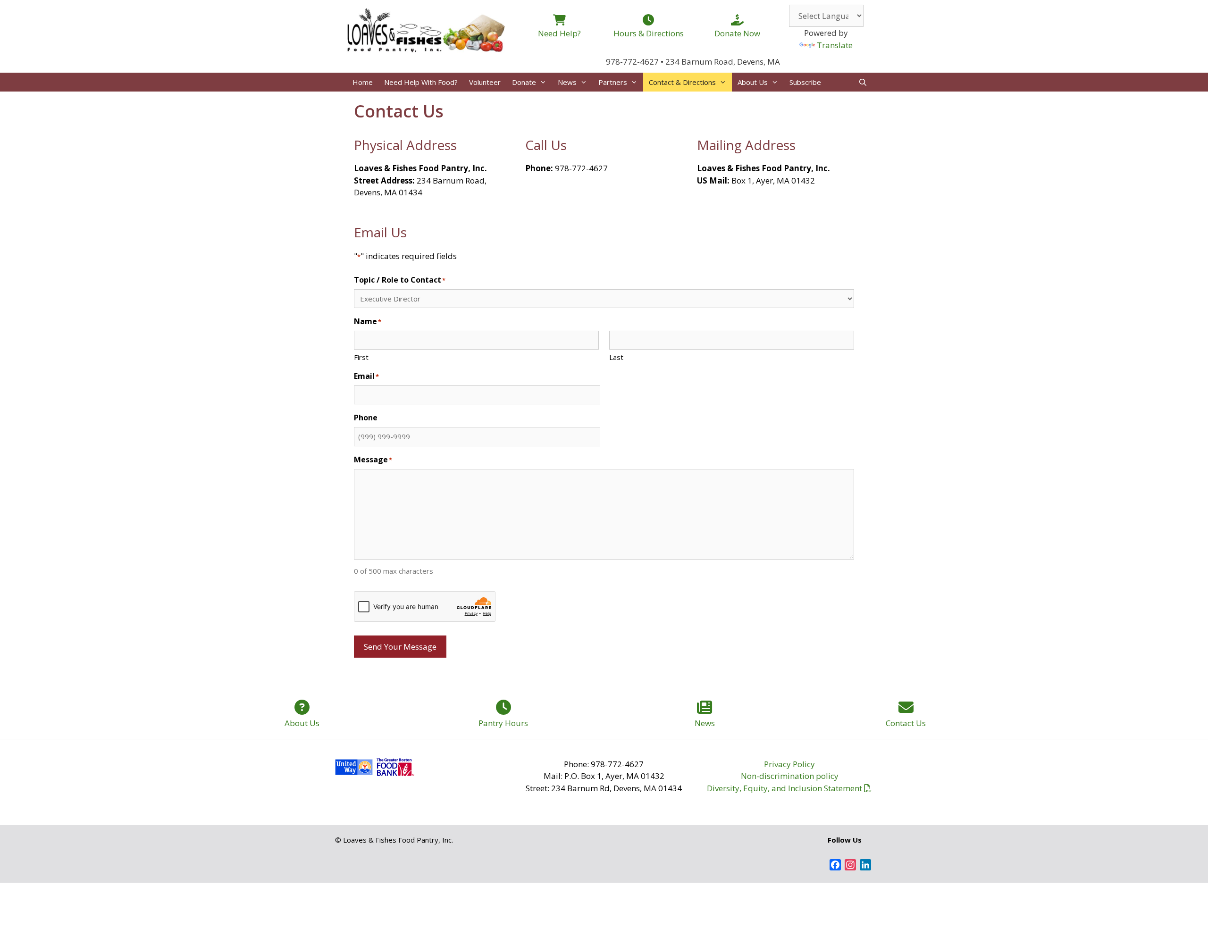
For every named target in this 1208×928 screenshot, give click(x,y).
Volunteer (485, 82)
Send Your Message (400, 646)
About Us (753, 82)
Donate (524, 82)
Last (616, 357)
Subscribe (805, 82)
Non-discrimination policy (790, 775)
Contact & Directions (682, 82)
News (567, 82)
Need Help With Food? (421, 82)
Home (362, 82)
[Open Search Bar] (863, 82)
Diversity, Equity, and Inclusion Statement (784, 788)
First (361, 357)
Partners (612, 82)
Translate (835, 45)
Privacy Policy (789, 764)
